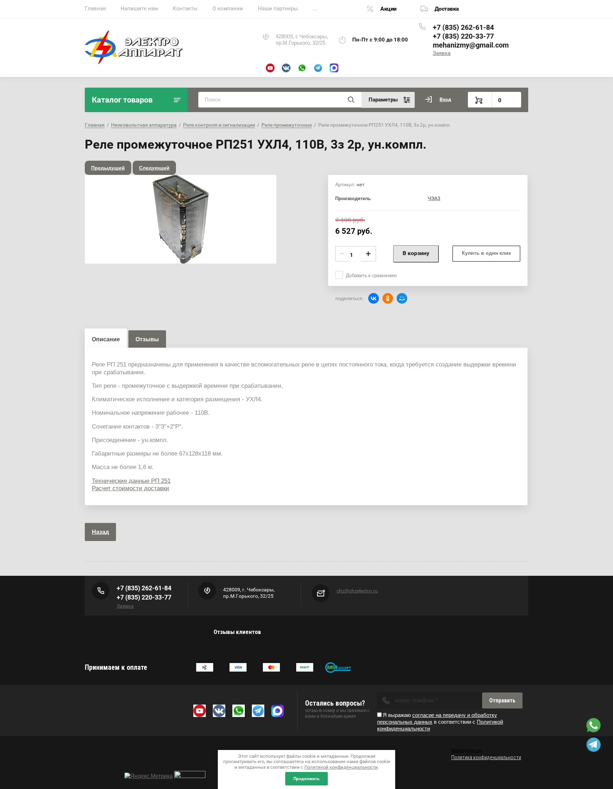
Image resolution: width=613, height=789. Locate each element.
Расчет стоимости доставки (130, 488)
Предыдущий (108, 168)
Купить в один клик (486, 253)
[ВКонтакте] (373, 298)
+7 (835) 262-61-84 (463, 27)
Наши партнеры (278, 8)
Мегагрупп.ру (466, 750)
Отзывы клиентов (237, 631)
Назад (100, 532)
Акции (388, 8)
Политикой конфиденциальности (341, 767)
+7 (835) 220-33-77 (463, 36)
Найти (350, 99)
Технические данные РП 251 (131, 481)
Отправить (502, 700)
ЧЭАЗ (434, 198)
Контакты (185, 8)
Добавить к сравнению (371, 275)
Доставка (447, 8)
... (315, 8)
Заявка (442, 53)
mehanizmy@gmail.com (471, 45)
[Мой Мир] (402, 298)
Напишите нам (139, 8)
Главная (95, 8)
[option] (180, 219)
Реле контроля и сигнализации (219, 125)
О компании (227, 8)
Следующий (154, 168)
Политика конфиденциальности (486, 757)
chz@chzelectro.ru (357, 591)
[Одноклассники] (387, 298)
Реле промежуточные (286, 125)
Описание (106, 339)
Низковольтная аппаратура (144, 125)
